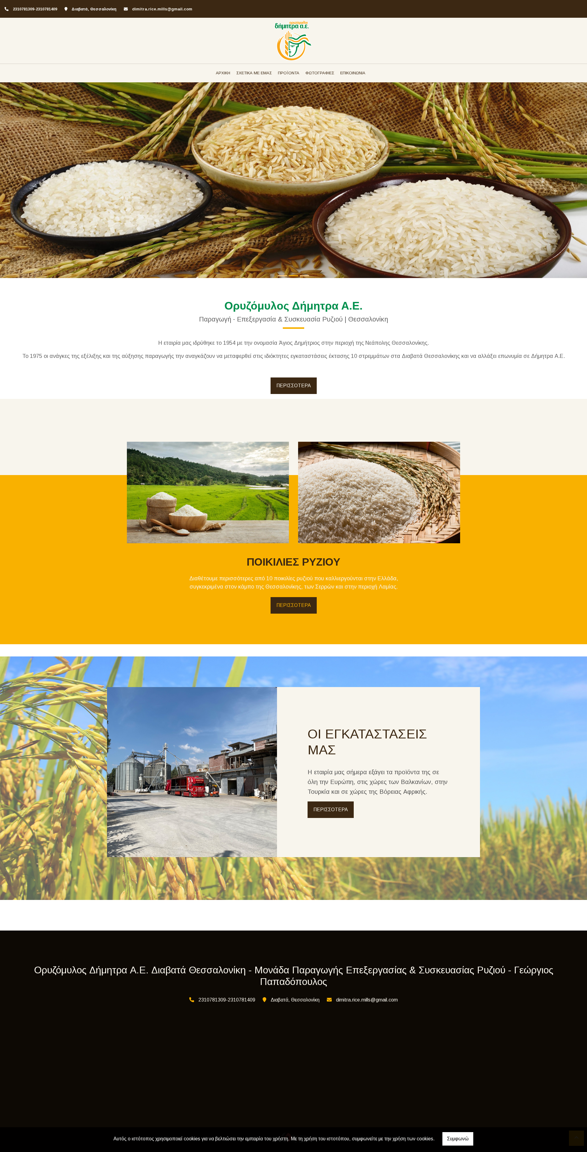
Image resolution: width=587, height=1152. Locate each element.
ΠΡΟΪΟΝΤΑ (288, 73)
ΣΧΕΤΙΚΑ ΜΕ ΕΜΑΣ (254, 73)
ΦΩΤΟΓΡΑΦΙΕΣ (319, 73)
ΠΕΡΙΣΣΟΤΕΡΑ (293, 385)
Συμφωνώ (458, 1138)
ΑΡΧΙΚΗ (223, 73)
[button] (44, 180)
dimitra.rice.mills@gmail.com (162, 9)
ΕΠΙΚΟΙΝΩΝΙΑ (352, 73)
